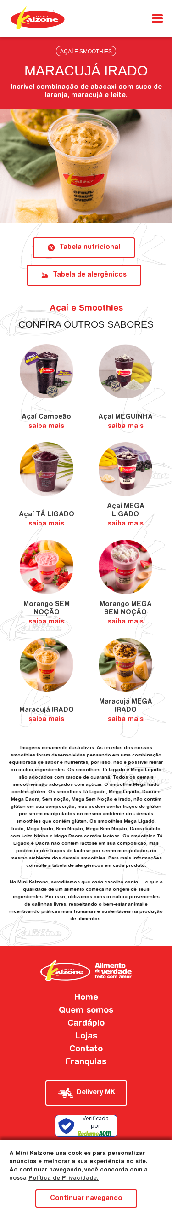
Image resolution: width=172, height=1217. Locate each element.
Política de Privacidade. (63, 1178)
